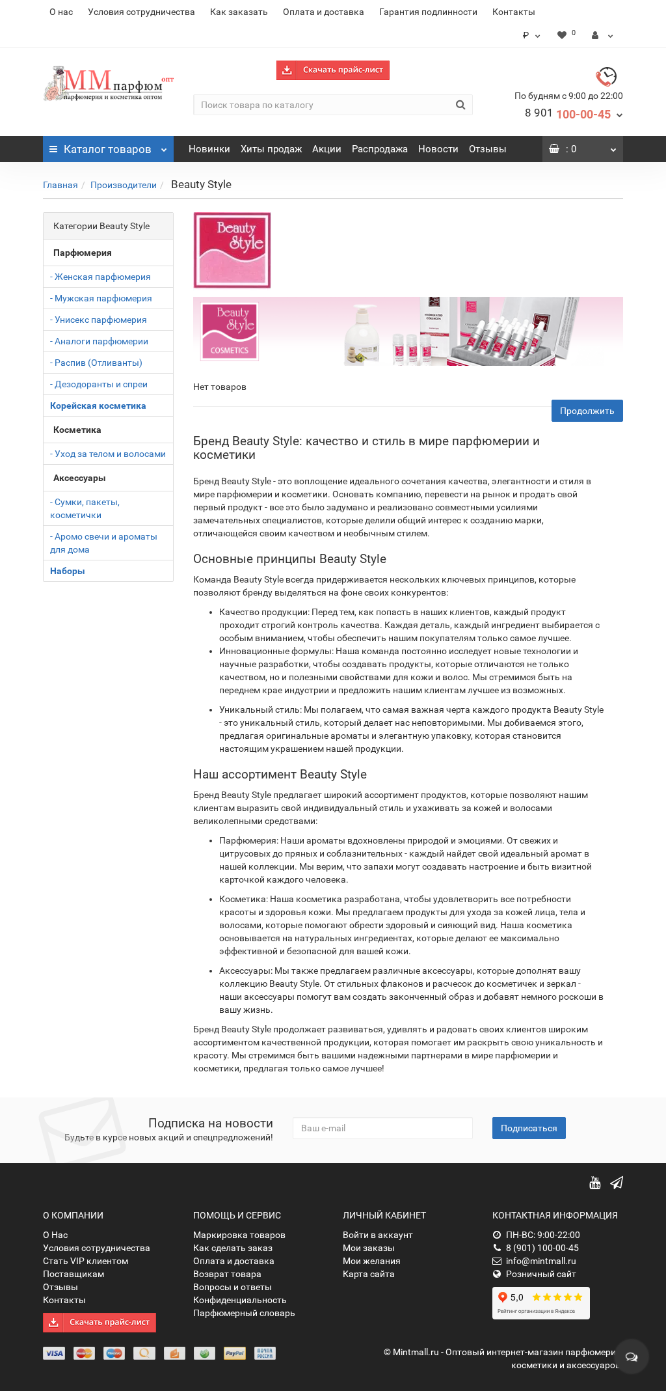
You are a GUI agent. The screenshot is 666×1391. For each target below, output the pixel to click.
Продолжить (587, 411)
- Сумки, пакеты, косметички (85, 508)
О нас (61, 12)
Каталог (108, 149)
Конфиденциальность (240, 1300)
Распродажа (380, 149)
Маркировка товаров (239, 1235)
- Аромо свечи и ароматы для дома (103, 543)
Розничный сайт (541, 1274)
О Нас (55, 1235)
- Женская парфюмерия (100, 276)
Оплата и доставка (323, 12)
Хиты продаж (271, 149)
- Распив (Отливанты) (96, 362)
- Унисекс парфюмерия (98, 319)
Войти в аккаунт (378, 1235)
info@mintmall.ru (541, 1261)
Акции (326, 149)
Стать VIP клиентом (85, 1261)
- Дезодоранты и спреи (99, 384)
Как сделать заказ (233, 1248)
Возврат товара (227, 1274)
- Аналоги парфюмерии (99, 341)
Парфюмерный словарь (244, 1313)
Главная (60, 185)
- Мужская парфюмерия (101, 298)
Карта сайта (369, 1274)
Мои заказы (369, 1248)
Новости (438, 149)
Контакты (513, 12)
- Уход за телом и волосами (108, 453)
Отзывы (488, 149)
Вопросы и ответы (232, 1287)
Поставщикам (73, 1274)
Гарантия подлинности (428, 12)
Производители (123, 185)
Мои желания (372, 1261)
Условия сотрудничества (141, 12)
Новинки (209, 149)
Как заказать (239, 12)
